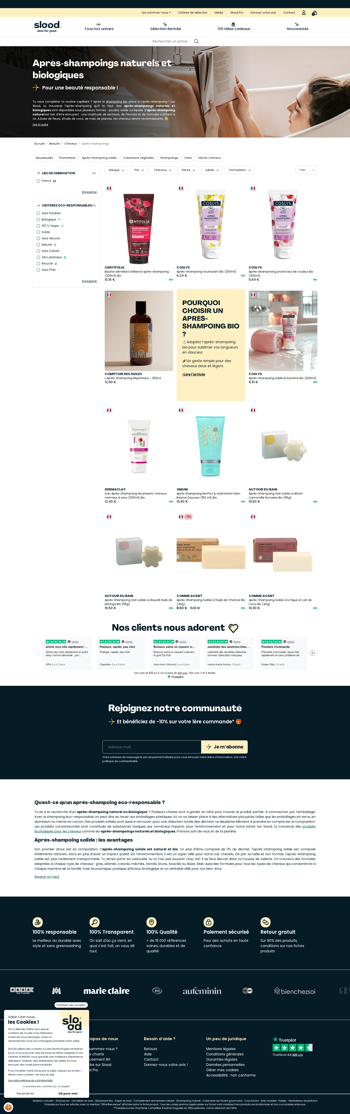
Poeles (282, 1100)
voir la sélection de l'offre (221, 1108)
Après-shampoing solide (99, 158)
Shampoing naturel (188, 1100)
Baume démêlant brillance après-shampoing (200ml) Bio (137, 274)
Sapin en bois (123, 1100)
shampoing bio (116, 102)
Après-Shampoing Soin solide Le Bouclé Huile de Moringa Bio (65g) (138, 602)
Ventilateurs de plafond (302, 1100)
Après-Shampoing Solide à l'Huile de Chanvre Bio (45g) (211, 602)
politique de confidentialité (120, 761)
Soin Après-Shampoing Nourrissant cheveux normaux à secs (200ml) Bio (136, 495)
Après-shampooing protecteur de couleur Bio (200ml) (281, 274)
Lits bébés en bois (82, 1100)
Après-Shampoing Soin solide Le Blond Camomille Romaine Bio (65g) (275, 495)
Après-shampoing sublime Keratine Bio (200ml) (282, 378)
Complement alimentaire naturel (154, 1100)
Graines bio (62, 1100)
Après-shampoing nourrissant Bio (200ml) (206, 272)
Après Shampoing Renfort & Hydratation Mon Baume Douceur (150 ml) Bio (208, 495)
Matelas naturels (43, 1100)
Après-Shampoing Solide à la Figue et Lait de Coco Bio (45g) (280, 602)
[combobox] (306, 170)
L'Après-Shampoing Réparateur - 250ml (133, 378)
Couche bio (251, 1100)
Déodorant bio (104, 1100)
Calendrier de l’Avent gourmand (223, 1100)
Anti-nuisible (268, 1100)
